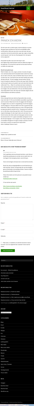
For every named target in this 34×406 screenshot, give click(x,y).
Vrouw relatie (4, 372)
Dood (2, 325)
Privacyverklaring (4, 402)
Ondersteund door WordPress (15, 402)
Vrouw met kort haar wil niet (18, 300)
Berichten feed (4, 385)
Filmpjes (3, 330)
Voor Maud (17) (4, 275)
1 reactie (25, 43)
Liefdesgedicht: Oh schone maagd (17, 302)
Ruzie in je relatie (15, 291)
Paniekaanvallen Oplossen (10, 178)
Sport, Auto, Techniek (6, 364)
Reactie (3, 203)
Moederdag (3, 350)
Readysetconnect (5, 291)
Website (3, 236)
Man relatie (3, 344)
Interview (3, 336)
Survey (2, 367)
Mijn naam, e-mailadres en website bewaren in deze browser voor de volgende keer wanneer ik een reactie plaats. (16, 244)
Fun (2, 333)
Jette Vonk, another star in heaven (9, 281)
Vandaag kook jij (5, 370)
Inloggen (3, 383)
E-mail (3, 229)
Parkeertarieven (15, 294)
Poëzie (2, 355)
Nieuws (3, 353)
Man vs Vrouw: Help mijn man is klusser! (11, 139)
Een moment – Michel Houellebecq (9, 270)
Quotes (3, 358)
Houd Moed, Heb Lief (7, 8)
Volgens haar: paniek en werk (8, 133)
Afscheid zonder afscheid (7, 273)
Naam (3, 223)
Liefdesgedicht (4, 341)
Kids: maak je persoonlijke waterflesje (20, 297)
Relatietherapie (4, 361)
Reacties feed (4, 388)
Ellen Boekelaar (16, 43)
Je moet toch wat (5, 278)
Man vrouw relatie (5, 347)
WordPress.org (4, 391)
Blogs (2, 37)
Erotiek (2, 327)
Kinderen (3, 339)
